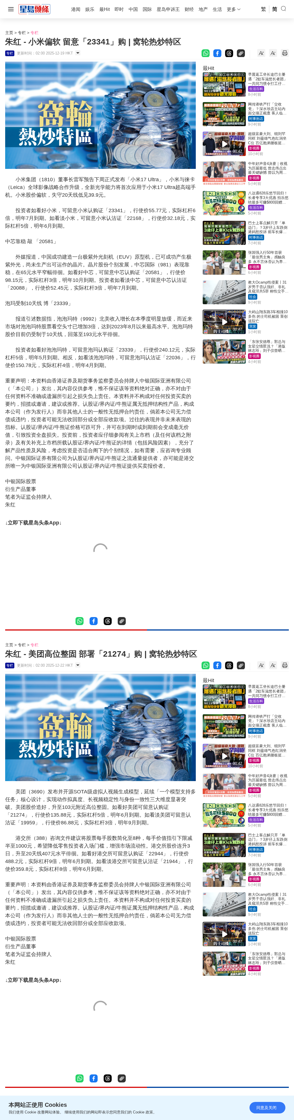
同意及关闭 (266, 1107)
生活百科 (256, 89)
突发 (252, 326)
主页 (9, 32)
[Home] (34, 9)
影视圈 (254, 148)
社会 (252, 296)
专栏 (22, 32)
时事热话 (256, 118)
